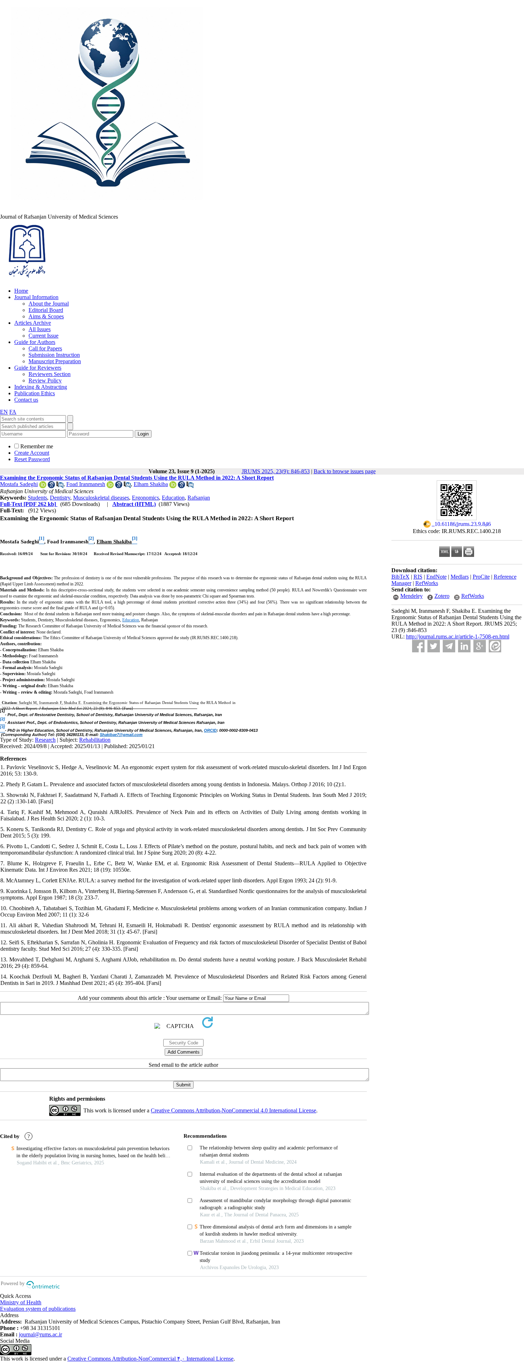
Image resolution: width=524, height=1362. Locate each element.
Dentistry (60, 498)
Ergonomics (145, 498)
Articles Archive (32, 323)
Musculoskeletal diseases (101, 498)
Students (37, 498)
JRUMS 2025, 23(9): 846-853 (276, 471)
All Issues (40, 329)
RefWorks (426, 583)
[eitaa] (495, 646)
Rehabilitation (95, 740)
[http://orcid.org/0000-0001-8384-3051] (42, 486)
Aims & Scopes (46, 316)
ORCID (210, 730)
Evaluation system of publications (38, 1309)
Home (21, 291)
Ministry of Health (20, 1302)
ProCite (481, 577)
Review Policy (45, 380)
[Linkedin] (464, 646)
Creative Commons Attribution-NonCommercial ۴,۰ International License (150, 1359)
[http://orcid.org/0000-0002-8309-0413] (172, 486)
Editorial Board (46, 310)
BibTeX (400, 577)
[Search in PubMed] (59, 486)
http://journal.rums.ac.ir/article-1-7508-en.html (457, 636)
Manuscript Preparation (55, 361)
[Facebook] (418, 646)
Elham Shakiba (151, 484)
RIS (417, 577)
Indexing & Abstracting (40, 387)
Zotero (442, 596)
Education (173, 498)
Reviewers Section (50, 374)
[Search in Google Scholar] (51, 486)
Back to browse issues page (345, 471)
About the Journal (49, 304)
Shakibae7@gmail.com (121, 734)
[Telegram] (449, 646)
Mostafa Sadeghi (19, 484)
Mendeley (411, 596)
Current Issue (43, 336)
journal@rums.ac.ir (40, 1334)
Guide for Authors (34, 342)
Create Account (31, 453)
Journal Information (36, 297)
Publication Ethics (34, 393)
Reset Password (32, 459)
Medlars (460, 577)
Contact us (26, 400)
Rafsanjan (198, 498)
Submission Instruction (54, 355)
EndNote (436, 577)
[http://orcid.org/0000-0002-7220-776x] (110, 486)
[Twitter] (433, 646)
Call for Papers (45, 348)
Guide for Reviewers (37, 368)
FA (12, 412)
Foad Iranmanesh (85, 484)
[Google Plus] (479, 646)
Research (45, 740)
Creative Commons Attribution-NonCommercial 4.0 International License (233, 1110)
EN (4, 412)
